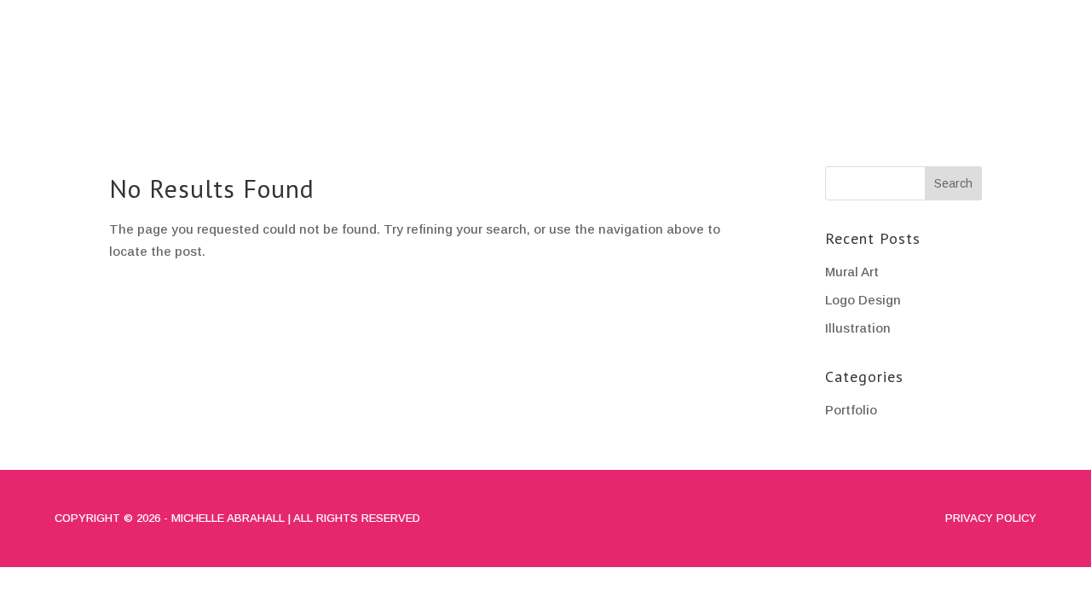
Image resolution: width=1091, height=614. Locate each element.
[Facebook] (966, 17)
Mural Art (852, 271)
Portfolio (832, 74)
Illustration (858, 328)
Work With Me (994, 74)
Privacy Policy (990, 518)
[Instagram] (992, 17)
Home (646, 74)
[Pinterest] (1043, 17)
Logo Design (863, 300)
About (726, 74)
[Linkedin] (1018, 17)
